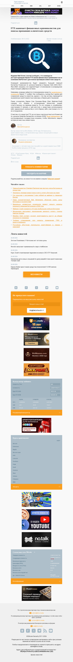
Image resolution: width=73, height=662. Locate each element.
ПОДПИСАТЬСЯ (35, 310)
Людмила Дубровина (25, 142)
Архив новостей (36, 655)
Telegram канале (53, 179)
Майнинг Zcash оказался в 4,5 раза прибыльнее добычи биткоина (36, 209)
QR (51, 651)
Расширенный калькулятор (21, 412)
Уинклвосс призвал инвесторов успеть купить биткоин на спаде (36, 193)
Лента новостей (19, 234)
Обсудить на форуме (36, 174)
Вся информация (18, 581)
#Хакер (13, 155)
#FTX (12, 153)
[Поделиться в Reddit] (44, 22)
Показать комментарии (36, 167)
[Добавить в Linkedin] (35, 22)
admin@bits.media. (36, 646)
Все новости (36, 274)
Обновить (16, 487)
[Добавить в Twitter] (27, 22)
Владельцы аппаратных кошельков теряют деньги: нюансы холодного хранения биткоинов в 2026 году (37, 205)
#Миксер (38, 153)
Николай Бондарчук (23, 127)
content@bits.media (38, 620)
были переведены (53, 116)
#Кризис (19, 155)
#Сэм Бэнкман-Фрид (22, 153)
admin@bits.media (38, 613)
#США (32, 153)
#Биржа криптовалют (49, 153)
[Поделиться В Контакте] (40, 22)
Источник (15, 162)
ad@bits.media (38, 626)
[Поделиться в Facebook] (22, 22)
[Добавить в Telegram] (31, 22)
